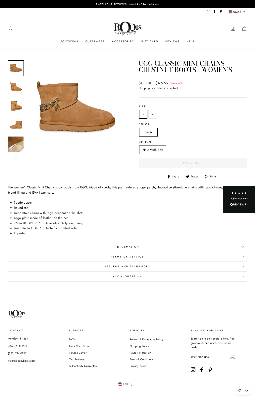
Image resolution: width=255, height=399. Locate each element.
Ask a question (127, 276)
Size (142, 106)
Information (127, 247)
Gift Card (149, 41)
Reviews (172, 41)
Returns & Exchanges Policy (146, 339)
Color (144, 124)
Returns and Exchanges (127, 266)
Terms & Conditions (141, 359)
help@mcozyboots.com (22, 361)
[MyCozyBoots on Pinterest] (210, 369)
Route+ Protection (140, 353)
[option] (127, 4)
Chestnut (148, 132)
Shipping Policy (139, 346)
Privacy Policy (138, 366)
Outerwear (95, 41)
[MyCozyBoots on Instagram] (193, 369)
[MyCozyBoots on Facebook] (201, 369)
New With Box (152, 150)
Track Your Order (79, 346)
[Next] (16, 157)
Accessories (123, 41)
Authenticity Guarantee (83, 366)
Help (190, 41)
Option (145, 142)
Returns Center (78, 353)
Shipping (144, 88)
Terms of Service (127, 256)
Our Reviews (76, 359)
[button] (239, 199)
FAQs (72, 339)
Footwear (69, 41)
